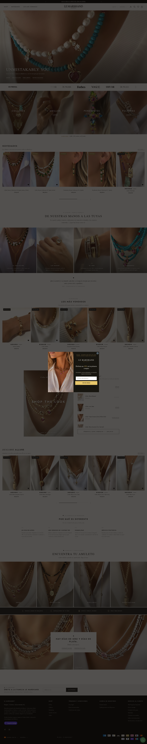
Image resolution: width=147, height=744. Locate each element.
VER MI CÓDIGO (86, 383)
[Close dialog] (97, 353)
